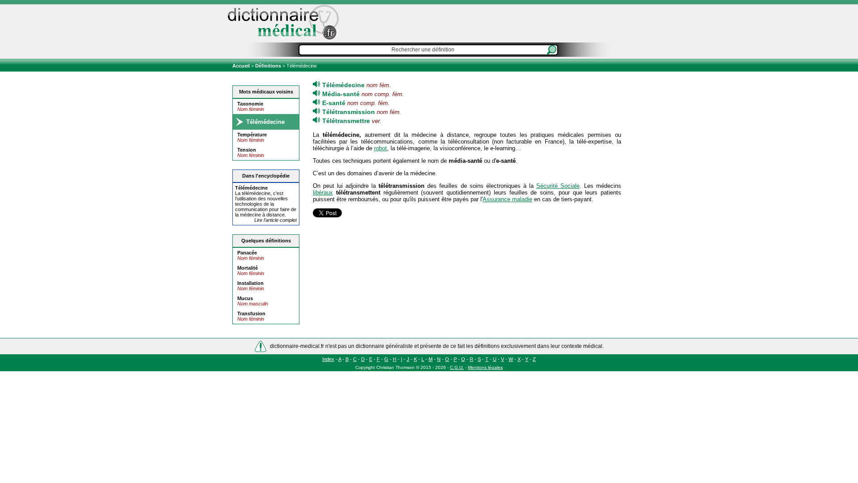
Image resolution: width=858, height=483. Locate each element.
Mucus (245, 298)
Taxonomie (250, 103)
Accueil (241, 65)
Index (328, 359)
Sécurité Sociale (558, 185)
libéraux (323, 192)
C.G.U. (457, 367)
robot (380, 148)
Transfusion (251, 313)
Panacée (247, 252)
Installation (250, 283)
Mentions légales (485, 367)
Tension (246, 150)
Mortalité (247, 268)
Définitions (268, 65)
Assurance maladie (507, 199)
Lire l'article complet (275, 220)
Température (252, 134)
